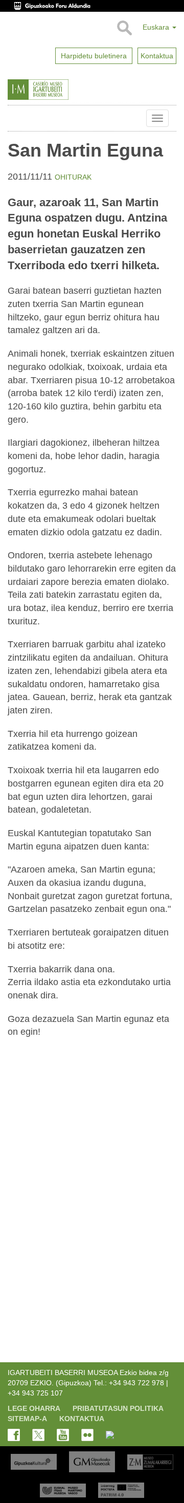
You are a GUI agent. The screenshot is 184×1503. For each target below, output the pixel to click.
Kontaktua (81, 1418)
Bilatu (124, 28)
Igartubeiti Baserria (15, 118)
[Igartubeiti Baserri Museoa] (58, 89)
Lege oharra (34, 1408)
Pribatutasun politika (118, 1408)
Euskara (157, 27)
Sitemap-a (27, 1418)
